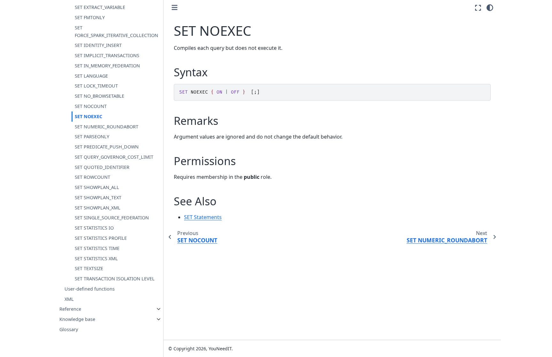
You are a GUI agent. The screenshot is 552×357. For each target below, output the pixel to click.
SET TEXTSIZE (89, 268)
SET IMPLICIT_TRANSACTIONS (107, 55)
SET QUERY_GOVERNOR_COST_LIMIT (114, 157)
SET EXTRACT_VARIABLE (100, 7)
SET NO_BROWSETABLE (99, 96)
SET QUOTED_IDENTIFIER (102, 167)
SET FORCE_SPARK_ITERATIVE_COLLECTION (116, 31)
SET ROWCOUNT (92, 177)
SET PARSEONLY (92, 136)
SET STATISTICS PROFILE (101, 238)
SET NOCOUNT (91, 106)
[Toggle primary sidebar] (174, 7)
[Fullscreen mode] (478, 7)
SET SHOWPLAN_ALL (97, 187)
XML (69, 299)
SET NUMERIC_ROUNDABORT (106, 127)
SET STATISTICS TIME (97, 248)
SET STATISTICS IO (94, 228)
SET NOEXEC (88, 116)
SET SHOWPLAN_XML (97, 208)
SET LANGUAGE (91, 76)
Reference (70, 309)
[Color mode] (490, 7)
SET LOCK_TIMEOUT (96, 86)
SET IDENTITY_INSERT (98, 45)
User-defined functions (90, 289)
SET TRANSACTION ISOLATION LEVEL (115, 279)
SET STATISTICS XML (96, 258)
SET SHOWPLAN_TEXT (98, 197)
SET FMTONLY (90, 17)
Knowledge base (77, 319)
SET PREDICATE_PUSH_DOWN (107, 147)
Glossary (68, 329)
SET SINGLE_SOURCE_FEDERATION (112, 218)
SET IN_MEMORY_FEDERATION (107, 66)
